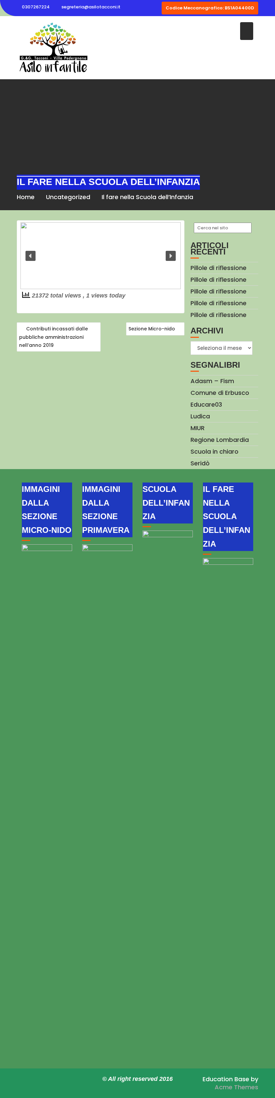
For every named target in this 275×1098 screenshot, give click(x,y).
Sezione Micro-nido (151, 328)
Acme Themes (236, 1087)
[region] (100, 255)
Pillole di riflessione (218, 268)
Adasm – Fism (212, 381)
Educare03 (206, 404)
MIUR (197, 428)
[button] (30, 256)
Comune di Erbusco (219, 392)
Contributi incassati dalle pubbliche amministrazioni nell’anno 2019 (53, 337)
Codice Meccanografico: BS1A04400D (210, 8)
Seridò (200, 463)
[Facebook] (155, 8)
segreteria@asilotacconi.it (90, 7)
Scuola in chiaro (214, 451)
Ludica (200, 416)
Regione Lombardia (219, 440)
